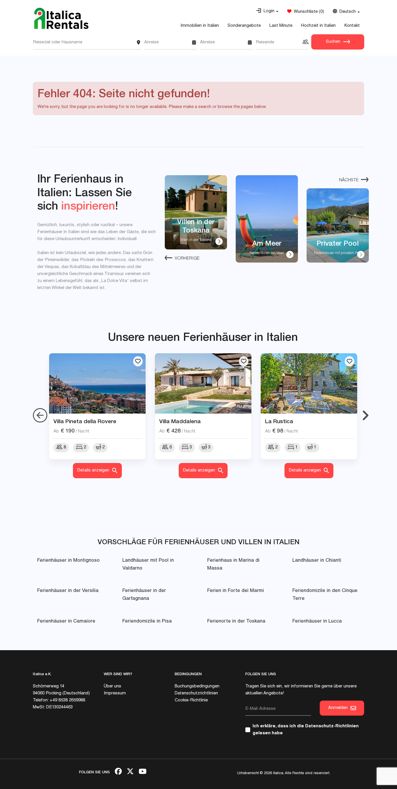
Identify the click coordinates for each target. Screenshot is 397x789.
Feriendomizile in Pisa (147, 621)
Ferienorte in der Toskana (236, 621)
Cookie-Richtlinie (191, 700)
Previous (40, 415)
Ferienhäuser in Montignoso (68, 560)
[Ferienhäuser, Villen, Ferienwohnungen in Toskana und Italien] (61, 18)
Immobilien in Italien (199, 26)
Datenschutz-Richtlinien (332, 726)
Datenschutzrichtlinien (196, 693)
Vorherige (187, 258)
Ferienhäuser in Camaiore (66, 621)
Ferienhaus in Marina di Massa (233, 564)
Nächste (349, 180)
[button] (267, 11)
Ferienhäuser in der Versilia (68, 590)
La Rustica (279, 421)
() (308, 12)
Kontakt (352, 26)
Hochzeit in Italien (318, 26)
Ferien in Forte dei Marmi (235, 590)
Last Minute (280, 26)
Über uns (112, 686)
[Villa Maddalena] (203, 383)
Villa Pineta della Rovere (84, 421)
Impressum (115, 693)
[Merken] (138, 361)
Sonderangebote (244, 26)
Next (365, 415)
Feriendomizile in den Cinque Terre (324, 594)
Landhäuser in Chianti (316, 560)
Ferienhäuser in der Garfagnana (144, 594)
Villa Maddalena (180, 421)
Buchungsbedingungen (197, 686)
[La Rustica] (309, 383)
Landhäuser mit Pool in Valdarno (148, 564)
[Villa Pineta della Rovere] (97, 383)
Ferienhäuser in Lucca (317, 621)
